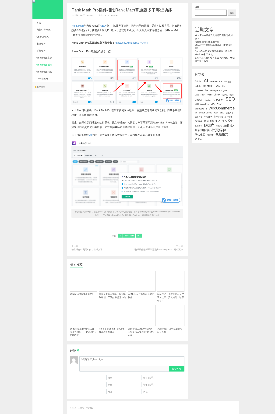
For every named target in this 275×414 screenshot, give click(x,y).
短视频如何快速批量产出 (82, 294)
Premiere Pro (209, 99)
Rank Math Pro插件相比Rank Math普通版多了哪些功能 (121, 10)
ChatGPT (209, 86)
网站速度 (200, 134)
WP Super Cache (203, 112)
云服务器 (229, 112)
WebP (219, 103)
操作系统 (227, 120)
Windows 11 (201, 108)
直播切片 (229, 125)
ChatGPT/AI (42, 36)
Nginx (231, 94)
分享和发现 (42, 78)
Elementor (202, 90)
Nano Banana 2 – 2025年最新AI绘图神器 (112, 330)
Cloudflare (221, 86)
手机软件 (41, 50)
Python (220, 99)
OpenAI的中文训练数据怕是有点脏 (170, 330)
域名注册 (198, 117)
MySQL (225, 94)
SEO (103, 25)
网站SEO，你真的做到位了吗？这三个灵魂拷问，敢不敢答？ (170, 297)
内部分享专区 (43, 29)
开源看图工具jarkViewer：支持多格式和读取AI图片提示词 (141, 332)
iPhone (209, 94)
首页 (38, 22)
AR (220, 81)
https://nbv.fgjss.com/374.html (131, 42)
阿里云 (198, 138)
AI (90, 135)
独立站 (219, 125)
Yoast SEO (219, 112)
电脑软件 (41, 43)
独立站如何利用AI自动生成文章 (86, 249)
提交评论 (176, 368)
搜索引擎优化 (212, 120)
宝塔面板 (218, 116)
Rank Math (77, 25)
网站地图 (89, 407)
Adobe (198, 81)
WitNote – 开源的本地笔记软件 (141, 295)
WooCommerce (221, 107)
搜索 (197, 7)
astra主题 (227, 82)
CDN (198, 85)
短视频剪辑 (202, 129)
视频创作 (210, 134)
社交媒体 (219, 129)
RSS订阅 (41, 87)
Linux (217, 94)
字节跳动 (208, 116)
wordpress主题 (44, 57)
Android (214, 81)
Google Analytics (218, 90)
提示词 (198, 120)
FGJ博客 (47, 9)
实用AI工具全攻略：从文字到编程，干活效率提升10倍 (112, 295)
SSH (197, 104)
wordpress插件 (44, 64)
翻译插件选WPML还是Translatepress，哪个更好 (158, 249)
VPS (213, 103)
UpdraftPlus (204, 104)
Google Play (200, 94)
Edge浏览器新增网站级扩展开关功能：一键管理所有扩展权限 (83, 332)
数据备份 (198, 125)
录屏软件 (228, 117)
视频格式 (221, 134)
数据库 (209, 124)
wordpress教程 (44, 71)
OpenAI (198, 99)
